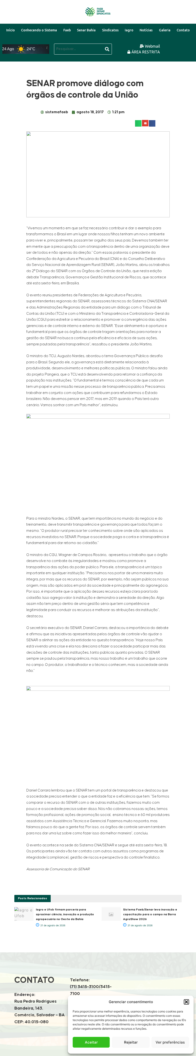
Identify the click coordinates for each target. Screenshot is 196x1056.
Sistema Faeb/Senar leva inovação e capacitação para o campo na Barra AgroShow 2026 (150, 914)
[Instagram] (189, 54)
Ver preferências (170, 1042)
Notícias (146, 30)
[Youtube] (177, 44)
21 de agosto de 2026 (52, 925)
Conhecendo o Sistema (39, 30)
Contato (183, 30)
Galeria (164, 30)
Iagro (129, 30)
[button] (186, 1002)
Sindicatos (110, 30)
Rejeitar (131, 1042)
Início (10, 30)
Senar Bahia (86, 30)
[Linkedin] (189, 44)
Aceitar (91, 1042)
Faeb (67, 30)
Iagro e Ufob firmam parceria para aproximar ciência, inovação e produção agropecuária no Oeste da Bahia (65, 914)
